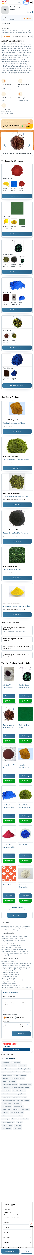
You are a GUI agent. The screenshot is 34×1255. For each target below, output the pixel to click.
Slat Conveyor (17, 1103)
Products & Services (19, 36)
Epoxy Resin (21, 1094)
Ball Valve (5, 1112)
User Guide (7, 1212)
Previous (5, 145)
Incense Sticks (18, 1116)
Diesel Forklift (6, 1090)
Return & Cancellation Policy (12, 1215)
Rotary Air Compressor (17, 1078)
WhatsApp (26, 126)
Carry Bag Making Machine (22, 1069)
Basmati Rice (22, 1065)
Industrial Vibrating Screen (10, 1075)
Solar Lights (6, 1119)
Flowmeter (6, 1078)
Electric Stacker (16, 1072)
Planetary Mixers (18, 1106)
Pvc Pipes (19, 1122)
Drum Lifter (6, 1072)
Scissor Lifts (26, 1072)
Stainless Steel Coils (8, 1122)
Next (28, 145)
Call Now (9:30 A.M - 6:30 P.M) (12, 126)
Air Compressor (7, 1116)
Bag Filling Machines (23, 1100)
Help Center (7, 1209)
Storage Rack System (9, 1094)
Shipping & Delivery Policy (11, 1217)
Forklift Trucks (16, 1062)
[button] (28, 12)
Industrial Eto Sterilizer (9, 1081)
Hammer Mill (6, 1087)
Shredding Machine (25, 1084)
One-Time (9, 1017)
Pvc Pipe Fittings (7, 1125)
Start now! (16, 1049)
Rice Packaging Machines (10, 1084)
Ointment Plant (7, 1106)
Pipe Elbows (17, 1128)
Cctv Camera (25, 1109)
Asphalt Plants (7, 1103)
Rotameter (23, 1075)
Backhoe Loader (7, 1069)
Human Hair (6, 1062)
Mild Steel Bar (7, 1097)
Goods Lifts (15, 1119)
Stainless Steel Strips (9, 1100)
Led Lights (15, 1109)
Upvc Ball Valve (7, 1128)
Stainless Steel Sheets (19, 1097)
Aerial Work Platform (19, 1090)
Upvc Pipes (18, 1125)
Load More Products (17, 907)
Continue (21, 1033)
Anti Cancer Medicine (17, 1112)
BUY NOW (16, 431)
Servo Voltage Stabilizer (9, 1065)
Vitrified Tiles (24, 1119)
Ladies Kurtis (6, 1109)
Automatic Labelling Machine (20, 1087)
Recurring (20, 1017)
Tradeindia (4, 1055)
